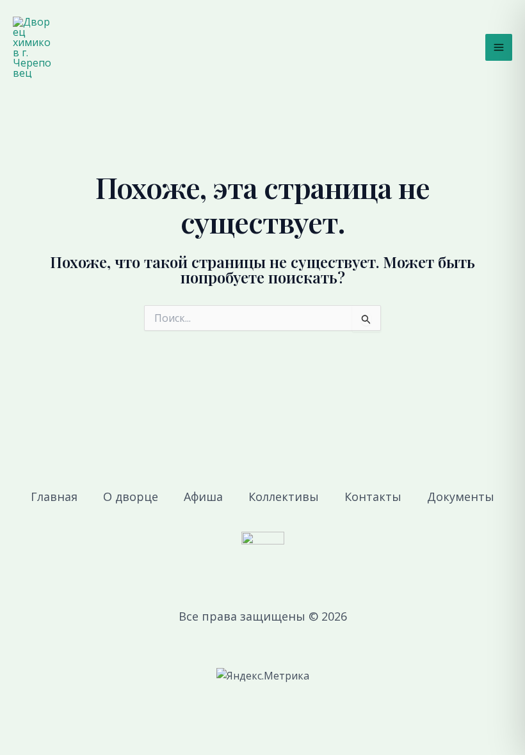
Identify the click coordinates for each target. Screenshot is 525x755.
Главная (54, 496)
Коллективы (283, 496)
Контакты (372, 496)
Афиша (203, 496)
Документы (460, 496)
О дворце (130, 496)
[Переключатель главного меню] (498, 47)
